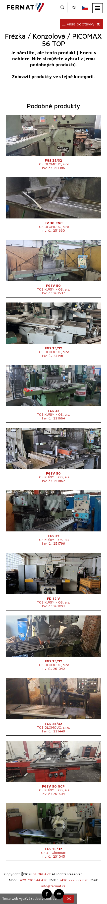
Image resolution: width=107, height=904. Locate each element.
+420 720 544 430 (33, 880)
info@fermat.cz (53, 886)
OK (68, 899)
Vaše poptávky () (83, 24)
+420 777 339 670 (74, 880)
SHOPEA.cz (42, 874)
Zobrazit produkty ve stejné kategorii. (53, 76)
